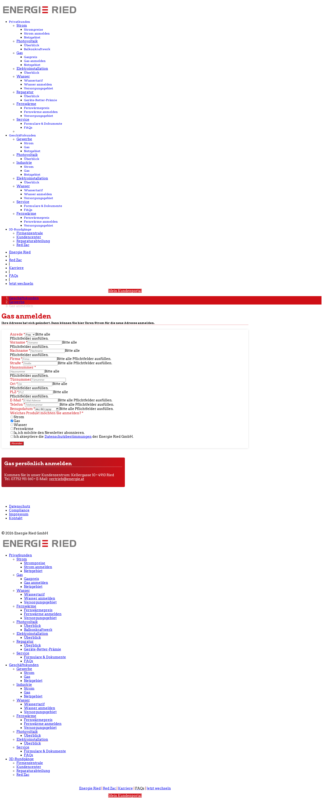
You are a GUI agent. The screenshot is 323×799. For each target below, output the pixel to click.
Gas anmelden (35, 61)
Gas (19, 53)
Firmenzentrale (29, 233)
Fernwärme (26, 104)
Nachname (20, 350)
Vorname (18, 342)
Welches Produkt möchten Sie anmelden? (46, 413)
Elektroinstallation (32, 69)
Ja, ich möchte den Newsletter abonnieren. (49, 433)
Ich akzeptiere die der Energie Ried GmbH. (73, 436)
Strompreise (33, 29)
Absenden (16, 443)
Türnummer (20, 379)
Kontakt (15, 518)
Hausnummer (23, 367)
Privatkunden (19, 22)
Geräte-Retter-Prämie (40, 100)
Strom (21, 25)
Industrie (24, 163)
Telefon (17, 404)
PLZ (14, 392)
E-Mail (16, 400)
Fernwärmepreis (36, 108)
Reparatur (25, 92)
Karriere (16, 268)
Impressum (18, 514)
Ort (14, 384)
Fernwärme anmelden (41, 112)
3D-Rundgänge (20, 229)
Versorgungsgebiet (38, 88)
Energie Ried (20, 252)
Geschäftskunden (22, 135)
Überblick (31, 45)
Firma (16, 359)
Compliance (19, 510)
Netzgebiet (32, 37)
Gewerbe (24, 139)
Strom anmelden (37, 33)
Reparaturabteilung (33, 241)
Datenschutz (19, 506)
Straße (16, 363)
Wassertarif (33, 80)
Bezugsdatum (22, 409)
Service (22, 119)
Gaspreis (30, 57)
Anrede (17, 334)
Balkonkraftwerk (37, 49)
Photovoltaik (27, 41)
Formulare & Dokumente (43, 123)
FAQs (28, 127)
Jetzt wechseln (21, 283)
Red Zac (22, 245)
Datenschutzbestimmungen (68, 436)
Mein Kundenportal (125, 291)
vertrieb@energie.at (66, 479)
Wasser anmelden (38, 84)
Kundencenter (28, 237)
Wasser (23, 76)
